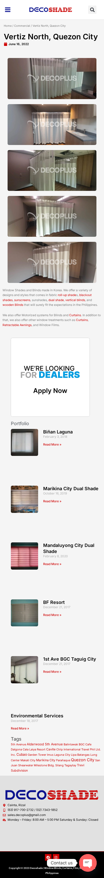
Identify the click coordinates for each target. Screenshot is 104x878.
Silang (59, 765)
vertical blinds (75, 300)
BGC (82, 744)
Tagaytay (70, 765)
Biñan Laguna (58, 431)
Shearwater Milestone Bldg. (36, 765)
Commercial (22, 25)
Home (8, 25)
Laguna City (62, 754)
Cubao (21, 754)
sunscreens (22, 300)
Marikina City (45, 760)
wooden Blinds (13, 305)
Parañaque (63, 760)
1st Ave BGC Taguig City (69, 659)
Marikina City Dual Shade (70, 488)
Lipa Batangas (80, 754)
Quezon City (82, 759)
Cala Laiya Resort (34, 749)
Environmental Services (37, 715)
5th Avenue (18, 744)
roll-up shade (67, 295)
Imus (50, 754)
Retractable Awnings (17, 325)
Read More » (52, 444)
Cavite (51, 749)
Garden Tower (37, 754)
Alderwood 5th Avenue (45, 744)
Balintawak (71, 744)
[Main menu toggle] (8, 10)
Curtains (75, 315)
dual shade (56, 300)
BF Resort (54, 602)
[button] (92, 10)
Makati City (27, 760)
